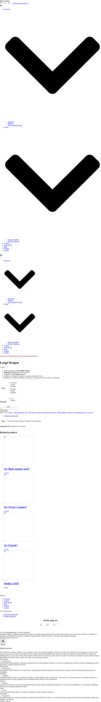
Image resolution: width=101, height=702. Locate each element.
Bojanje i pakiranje (14, 241)
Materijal (3, 402)
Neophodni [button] (3, 694)
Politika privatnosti (10, 616)
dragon (39, 412)
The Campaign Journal (15, 125)
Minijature (11, 122)
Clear (8, 406)
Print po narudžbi (13, 240)
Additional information (11, 416)
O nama (6, 243)
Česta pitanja (8, 245)
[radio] (13, 385)
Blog (5, 247)
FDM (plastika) (61, 412)
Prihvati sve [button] (15, 638)
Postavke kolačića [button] (5, 638)
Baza (3, 388)
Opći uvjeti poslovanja (11, 614)
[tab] (52, 416)
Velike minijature (22, 356)
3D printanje (32, 412)
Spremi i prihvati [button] (5, 701)
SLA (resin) (89, 412)
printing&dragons (79, 412)
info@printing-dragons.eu (20, 3)
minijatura (70, 412)
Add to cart (4, 410)
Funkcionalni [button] (4, 659)
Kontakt (6, 248)
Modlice (10, 123)
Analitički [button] (3, 674)
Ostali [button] (2, 688)
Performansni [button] (4, 666)
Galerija (6, 250)
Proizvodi (7, 356)
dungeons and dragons (49, 412)
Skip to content (4, 1)
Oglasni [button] (2, 681)
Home (2, 356)
